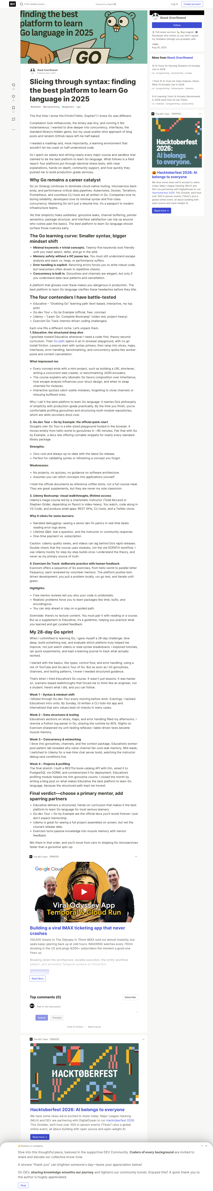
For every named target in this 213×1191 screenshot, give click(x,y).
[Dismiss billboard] (206, 1145)
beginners (68, 106)
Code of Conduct (75, 1026)
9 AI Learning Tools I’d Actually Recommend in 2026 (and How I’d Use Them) (175, 100)
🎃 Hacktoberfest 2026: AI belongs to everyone (174, 174)
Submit (42, 1017)
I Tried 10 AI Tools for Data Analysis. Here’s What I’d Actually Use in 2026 (175, 85)
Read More (37, 978)
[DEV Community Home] (12, 4)
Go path (59, 341)
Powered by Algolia (105, 4)
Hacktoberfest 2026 (120, 1120)
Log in (174, 4)
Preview (57, 1017)
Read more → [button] (40, 1137)
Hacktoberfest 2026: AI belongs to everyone (77, 1109)
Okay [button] (23, 1185)
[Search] (21, 4)
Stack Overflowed (47, 70)
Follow (177, 25)
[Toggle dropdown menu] (136, 856)
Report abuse (94, 1026)
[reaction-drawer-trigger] (13, 86)
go (78, 106)
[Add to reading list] (13, 109)
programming (51, 106)
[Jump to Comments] (13, 97)
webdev (36, 106)
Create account (192, 4)
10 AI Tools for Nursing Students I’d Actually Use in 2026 (175, 69)
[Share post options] (13, 130)
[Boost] (13, 119)
